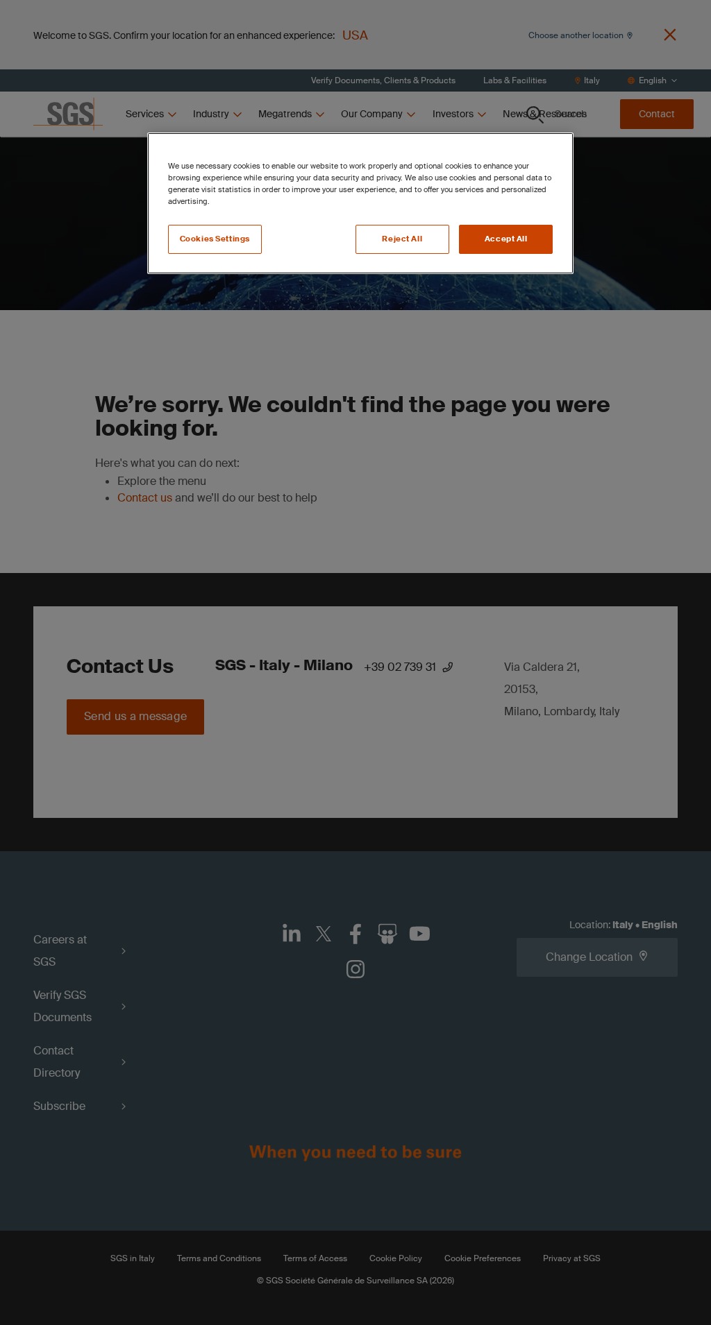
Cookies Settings (215, 239)
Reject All (402, 239)
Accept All (506, 239)
